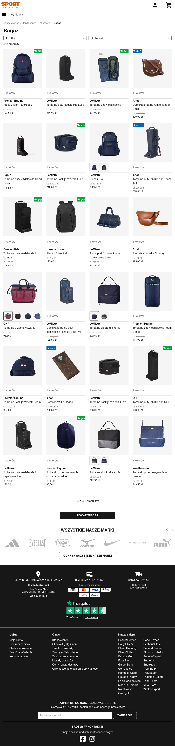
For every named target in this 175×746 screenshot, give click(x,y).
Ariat (136, 100)
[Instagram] (92, 739)
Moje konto (16, 640)
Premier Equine (13, 100)
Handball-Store (127, 673)
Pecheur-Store (152, 644)
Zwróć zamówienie (138, 587)
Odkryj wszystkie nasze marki (87, 555)
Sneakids (149, 664)
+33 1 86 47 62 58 (38, 595)
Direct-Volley (126, 652)
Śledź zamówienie (20, 648)
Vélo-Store (149, 685)
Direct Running (127, 648)
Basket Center (127, 640)
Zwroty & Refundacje (65, 652)
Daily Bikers (125, 644)
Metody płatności (62, 660)
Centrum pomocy (19, 644)
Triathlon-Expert (153, 677)
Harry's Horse (55, 249)
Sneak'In (148, 660)
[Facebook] (82, 739)
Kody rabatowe (18, 656)
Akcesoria (45, 23)
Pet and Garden (153, 648)
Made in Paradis (128, 685)
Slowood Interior (153, 652)
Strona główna (11, 23)
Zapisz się (124, 715)
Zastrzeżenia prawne (65, 656)
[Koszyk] (168, 5)
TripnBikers (150, 681)
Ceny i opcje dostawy (65, 664)
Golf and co (125, 668)
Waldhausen (141, 468)
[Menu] (4, 14)
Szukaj (19, 14)
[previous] (166, 530)
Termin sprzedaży (63, 648)
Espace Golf (125, 656)
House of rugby (127, 677)
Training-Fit (150, 668)
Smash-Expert (152, 656)
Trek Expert (150, 673)
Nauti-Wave (125, 689)
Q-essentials (11, 249)
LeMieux (51, 100)
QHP (6, 323)
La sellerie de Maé (129, 681)
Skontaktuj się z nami (38, 585)
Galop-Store (125, 664)
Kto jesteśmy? (60, 640)
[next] (172, 530)
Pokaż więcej (87, 515)
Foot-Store (124, 660)
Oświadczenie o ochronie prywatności (75, 668)
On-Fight (123, 693)
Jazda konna (29, 23)
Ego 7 (7, 175)
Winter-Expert (151, 689)
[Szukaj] (12, 14)
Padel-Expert (151, 640)
